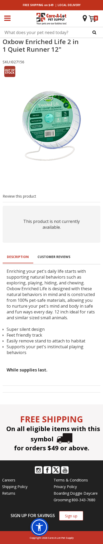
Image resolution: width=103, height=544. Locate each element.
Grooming (62, 499)
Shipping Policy (14, 486)
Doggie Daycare (84, 493)
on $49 (38, 5)
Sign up (71, 515)
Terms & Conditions (71, 480)
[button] (39, 527)
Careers (8, 480)
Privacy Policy (65, 486)
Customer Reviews (54, 257)
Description (18, 257)
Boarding (61, 493)
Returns (8, 493)
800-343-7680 (83, 499)
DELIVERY (69, 5)
